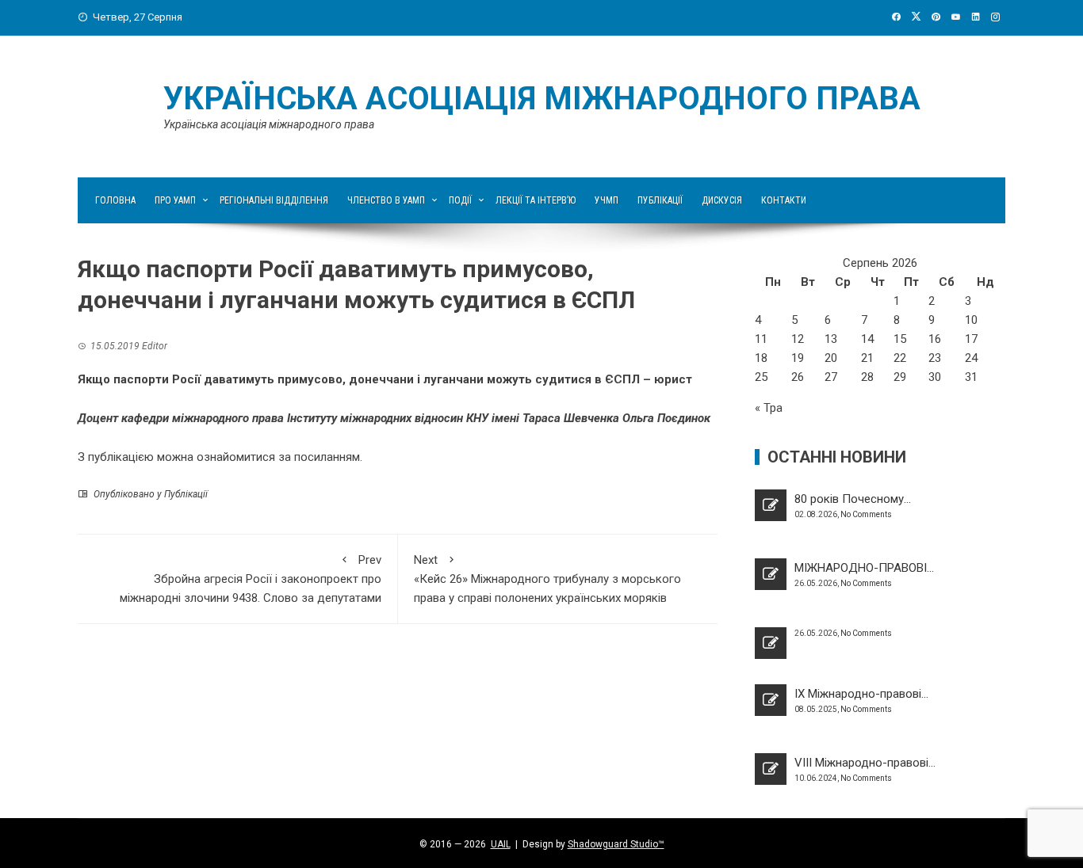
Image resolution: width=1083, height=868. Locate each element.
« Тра (769, 408)
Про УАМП (175, 200)
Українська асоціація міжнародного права (541, 98)
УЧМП (606, 200)
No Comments (866, 514)
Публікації (660, 200)
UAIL (501, 844)
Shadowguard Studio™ (616, 844)
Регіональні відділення (274, 200)
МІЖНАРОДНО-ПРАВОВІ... (864, 568)
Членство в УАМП (386, 200)
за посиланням (319, 457)
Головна (115, 200)
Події (460, 200)
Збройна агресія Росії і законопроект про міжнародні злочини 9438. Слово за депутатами (250, 579)
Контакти (783, 200)
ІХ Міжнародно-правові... (861, 694)
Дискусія (722, 200)
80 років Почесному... (852, 499)
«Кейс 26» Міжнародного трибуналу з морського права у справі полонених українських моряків (547, 579)
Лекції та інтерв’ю (536, 200)
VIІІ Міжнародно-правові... (865, 763)
